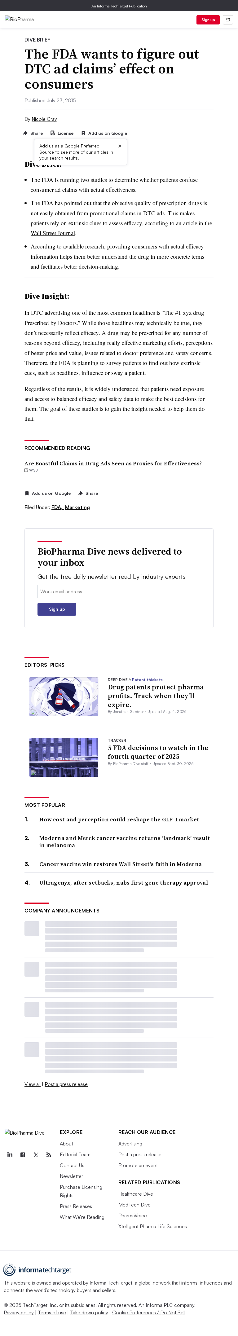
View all (32, 1084)
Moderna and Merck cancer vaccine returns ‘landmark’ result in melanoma (124, 841)
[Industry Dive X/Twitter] (35, 1154)
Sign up (208, 19)
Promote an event (138, 1165)
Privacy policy (19, 1312)
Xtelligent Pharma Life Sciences (152, 1226)
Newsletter (71, 1176)
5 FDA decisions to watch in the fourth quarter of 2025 (158, 752)
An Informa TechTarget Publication (119, 6)
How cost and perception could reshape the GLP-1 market (119, 819)
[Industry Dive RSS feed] (48, 1154)
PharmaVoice (132, 1215)
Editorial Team (75, 1154)
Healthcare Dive (135, 1194)
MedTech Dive (134, 1205)
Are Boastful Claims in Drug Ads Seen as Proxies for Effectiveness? (113, 463)
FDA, (57, 507)
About (66, 1143)
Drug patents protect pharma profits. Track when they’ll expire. (156, 695)
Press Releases (76, 1206)
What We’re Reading (82, 1217)
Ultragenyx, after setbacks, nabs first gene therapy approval (123, 882)
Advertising (130, 1143)
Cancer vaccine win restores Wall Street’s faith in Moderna (120, 864)
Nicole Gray (44, 119)
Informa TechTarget (111, 1283)
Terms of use (52, 1312)
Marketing (77, 507)
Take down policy (89, 1312)
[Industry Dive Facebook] (22, 1154)
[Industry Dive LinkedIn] (9, 1154)
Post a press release (66, 1084)
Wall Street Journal (53, 233)
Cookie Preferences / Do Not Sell (148, 1312)
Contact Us (72, 1165)
